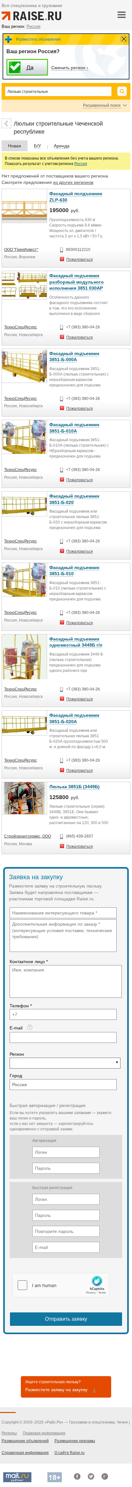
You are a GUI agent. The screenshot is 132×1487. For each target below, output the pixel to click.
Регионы (9, 1433)
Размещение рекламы (74, 1441)
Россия (80, 163)
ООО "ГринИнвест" (21, 249)
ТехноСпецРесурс (20, 327)
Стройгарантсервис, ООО (27, 836)
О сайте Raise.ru (69, 1452)
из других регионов (73, 182)
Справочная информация (25, 1452)
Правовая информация (44, 1433)
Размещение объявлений (25, 1441)
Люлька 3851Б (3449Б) (74, 786)
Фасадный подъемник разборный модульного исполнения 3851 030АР (76, 282)
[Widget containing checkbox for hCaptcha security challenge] (60, 1285)
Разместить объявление (38, 39)
